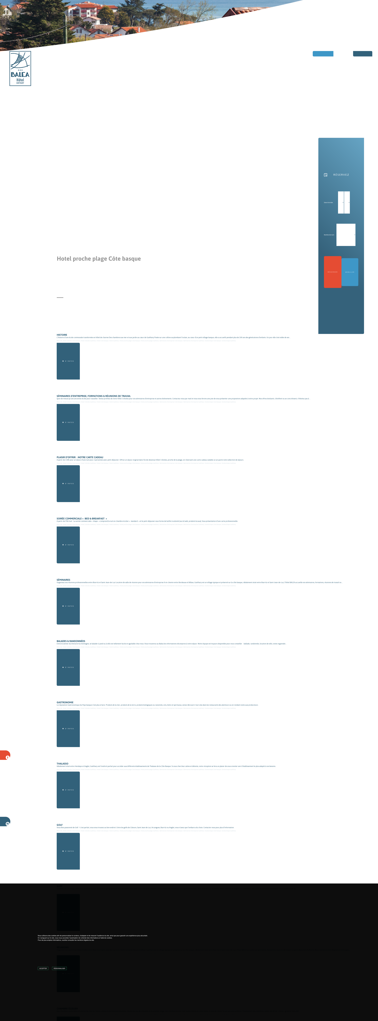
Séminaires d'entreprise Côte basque (171, 341)
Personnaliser (59, 968)
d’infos (69, 361)
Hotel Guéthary (114, 341)
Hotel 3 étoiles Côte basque (71, 341)
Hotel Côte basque (102, 341)
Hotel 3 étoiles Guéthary (88, 341)
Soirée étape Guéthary (229, 341)
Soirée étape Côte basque (213, 341)
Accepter (43, 968)
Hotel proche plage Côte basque (130, 341)
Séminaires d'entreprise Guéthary (193, 341)
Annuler (350, 272)
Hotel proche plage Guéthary (150, 341)
